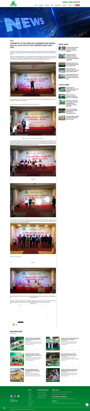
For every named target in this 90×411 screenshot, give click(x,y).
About (36, 5)
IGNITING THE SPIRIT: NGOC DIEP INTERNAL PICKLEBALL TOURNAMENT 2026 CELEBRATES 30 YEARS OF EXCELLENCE (72, 103)
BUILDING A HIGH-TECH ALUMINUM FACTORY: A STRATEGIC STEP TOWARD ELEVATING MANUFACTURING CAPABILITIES (72, 57)
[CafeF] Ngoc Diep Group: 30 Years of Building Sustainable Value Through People (72, 64)
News (52, 5)
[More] (14, 324)
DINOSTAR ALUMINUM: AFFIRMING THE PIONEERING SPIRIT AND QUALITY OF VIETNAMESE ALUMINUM (69, 370)
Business (41, 5)
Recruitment (58, 5)
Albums (64, 5)
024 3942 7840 (64, 394)
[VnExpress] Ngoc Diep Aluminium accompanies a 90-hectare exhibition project (72, 70)
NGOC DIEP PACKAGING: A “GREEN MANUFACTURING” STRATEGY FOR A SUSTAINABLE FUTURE (68, 354)
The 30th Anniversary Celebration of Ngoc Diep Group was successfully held (72, 96)
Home (30, 392)
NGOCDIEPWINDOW (42, 395)
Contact (70, 5)
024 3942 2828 (13, 401)
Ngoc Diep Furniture (42, 392)
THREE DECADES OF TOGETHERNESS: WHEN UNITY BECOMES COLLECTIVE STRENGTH (32, 339)
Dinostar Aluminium (42, 397)
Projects (47, 5)
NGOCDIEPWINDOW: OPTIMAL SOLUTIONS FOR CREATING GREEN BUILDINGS (72, 118)
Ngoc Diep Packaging (42, 394)
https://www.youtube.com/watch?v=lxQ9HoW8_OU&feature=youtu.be (27, 104)
